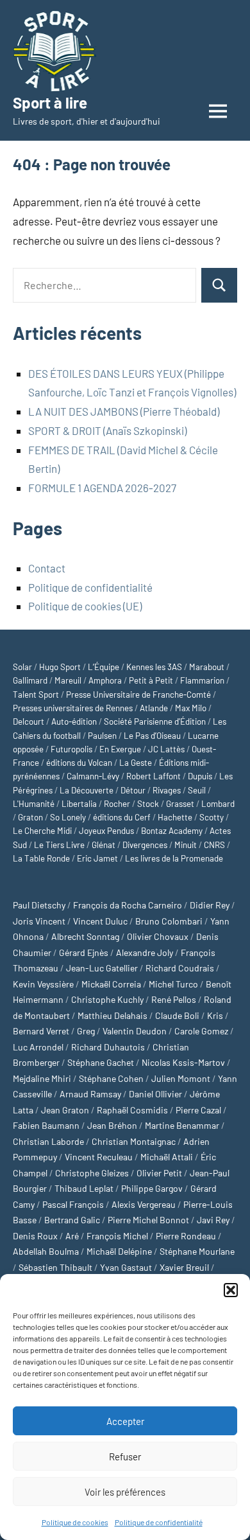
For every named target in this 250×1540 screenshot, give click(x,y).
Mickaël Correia (111, 983)
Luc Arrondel (38, 1046)
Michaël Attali (166, 1156)
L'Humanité (33, 804)
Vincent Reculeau (99, 1156)
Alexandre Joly (144, 952)
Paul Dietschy (39, 904)
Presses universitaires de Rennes (73, 708)
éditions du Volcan (79, 762)
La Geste (135, 762)
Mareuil (67, 680)
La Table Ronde (41, 858)
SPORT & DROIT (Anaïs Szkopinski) (107, 430)
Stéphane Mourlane (197, 1251)
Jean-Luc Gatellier (102, 967)
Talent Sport (36, 694)
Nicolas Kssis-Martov (183, 1062)
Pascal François (73, 1204)
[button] (230, 1290)
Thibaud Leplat (83, 1188)
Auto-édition (74, 721)
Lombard (218, 804)
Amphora (105, 680)
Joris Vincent (39, 921)
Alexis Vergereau (144, 1204)
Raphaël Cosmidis (132, 1109)
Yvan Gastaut (126, 1267)
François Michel (117, 1235)
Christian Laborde (48, 1141)
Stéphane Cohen (111, 1078)
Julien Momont (180, 1078)
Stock (148, 804)
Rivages (167, 790)
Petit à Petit (151, 680)
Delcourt (28, 721)
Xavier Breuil (184, 1267)
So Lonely (68, 817)
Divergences (144, 845)
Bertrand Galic (72, 1219)
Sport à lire (50, 102)
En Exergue (120, 749)
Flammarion (202, 680)
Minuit (185, 845)
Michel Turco (173, 983)
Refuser (125, 1456)
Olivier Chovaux (157, 936)
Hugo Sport (60, 667)
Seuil (197, 790)
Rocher (117, 804)
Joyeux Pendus (106, 831)
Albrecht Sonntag (85, 936)
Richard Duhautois (108, 1046)
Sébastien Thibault (55, 1267)
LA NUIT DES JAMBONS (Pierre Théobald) (123, 411)
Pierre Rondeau (186, 1235)
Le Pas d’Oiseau (152, 735)
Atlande (154, 708)
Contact (46, 568)
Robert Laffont (153, 776)
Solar (22, 667)
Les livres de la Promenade (174, 858)
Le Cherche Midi (42, 831)
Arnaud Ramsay (90, 1093)
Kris (215, 1015)
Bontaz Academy (172, 831)
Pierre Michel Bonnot (148, 1219)
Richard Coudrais (180, 967)
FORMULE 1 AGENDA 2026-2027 (102, 487)
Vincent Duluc (100, 921)
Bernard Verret (41, 1030)
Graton (30, 817)
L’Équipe (103, 667)
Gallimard (30, 680)
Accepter (125, 1421)
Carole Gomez (201, 1030)
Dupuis (200, 776)
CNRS (214, 845)
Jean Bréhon (112, 1125)
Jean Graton (65, 1109)
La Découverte (86, 790)
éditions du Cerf (122, 817)
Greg (86, 1030)
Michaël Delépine (119, 1251)
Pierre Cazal (198, 1109)
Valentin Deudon (135, 1030)
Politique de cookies (75, 1522)
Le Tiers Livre (59, 845)
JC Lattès (166, 749)
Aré (72, 1235)
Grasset (180, 804)
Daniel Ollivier (155, 1093)
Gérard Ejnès (83, 952)
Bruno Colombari (169, 921)
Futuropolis (71, 749)
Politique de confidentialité (159, 1522)
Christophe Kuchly (107, 999)
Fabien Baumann (46, 1125)
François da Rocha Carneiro (127, 904)
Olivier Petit (159, 1172)
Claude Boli (177, 1015)
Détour (133, 790)
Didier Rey (209, 904)
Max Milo (190, 708)
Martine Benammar (182, 1125)
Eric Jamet (97, 858)
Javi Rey (213, 1219)
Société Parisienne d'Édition (155, 721)
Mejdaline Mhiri (42, 1078)
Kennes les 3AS (154, 667)
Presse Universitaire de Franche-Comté (138, 694)
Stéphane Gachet (100, 1062)
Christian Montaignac (134, 1141)
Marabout (206, 667)
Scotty (211, 817)
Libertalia (79, 804)
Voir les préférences (125, 1492)
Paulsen (102, 735)
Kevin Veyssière (43, 983)
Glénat (103, 845)
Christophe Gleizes (92, 1172)
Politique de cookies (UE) (85, 605)
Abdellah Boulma (46, 1251)
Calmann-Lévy (93, 776)
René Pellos (173, 999)
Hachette (175, 817)
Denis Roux (35, 1235)
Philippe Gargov (152, 1188)
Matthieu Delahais (112, 1015)
